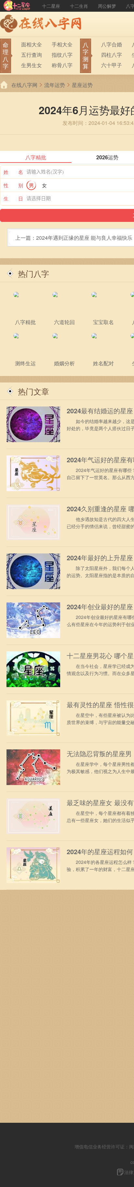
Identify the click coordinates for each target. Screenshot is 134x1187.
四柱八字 (111, 54)
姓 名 (13, 171)
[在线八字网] (42, 24)
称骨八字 (62, 65)
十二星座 (51, 6)
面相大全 (31, 44)
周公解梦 (107, 6)
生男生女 (31, 65)
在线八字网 (24, 85)
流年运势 (54, 85)
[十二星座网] (17, 6)
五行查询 (31, 54)
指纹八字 (62, 54)
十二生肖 (79, 6)
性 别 (13, 185)
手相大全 (62, 44)
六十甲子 (111, 65)
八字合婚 (111, 44)
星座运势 (82, 85)
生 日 (13, 198)
